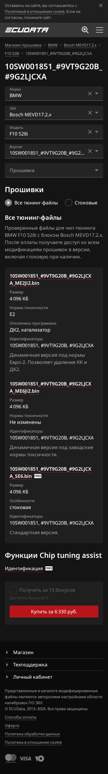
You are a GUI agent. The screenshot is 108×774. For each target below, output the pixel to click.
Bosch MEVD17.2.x (80, 45)
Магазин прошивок (23, 45)
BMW (53, 45)
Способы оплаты (21, 717)
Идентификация (24, 568)
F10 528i (12, 53)
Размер (16, 292)
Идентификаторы (26, 338)
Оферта (12, 725)
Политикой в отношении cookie (34, 11)
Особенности (22, 500)
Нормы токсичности (29, 307)
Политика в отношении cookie (33, 742)
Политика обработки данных (32, 734)
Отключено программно (33, 323)
